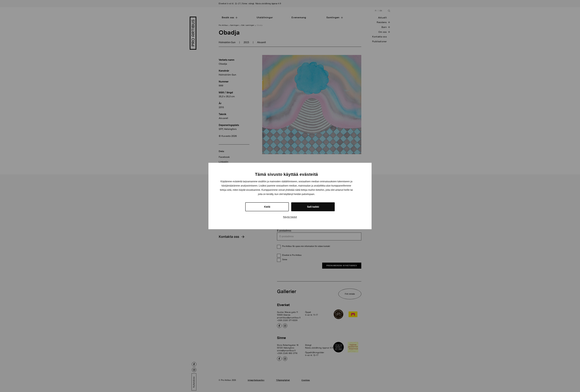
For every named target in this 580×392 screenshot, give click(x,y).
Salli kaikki (313, 206)
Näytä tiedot (290, 216)
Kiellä (267, 206)
